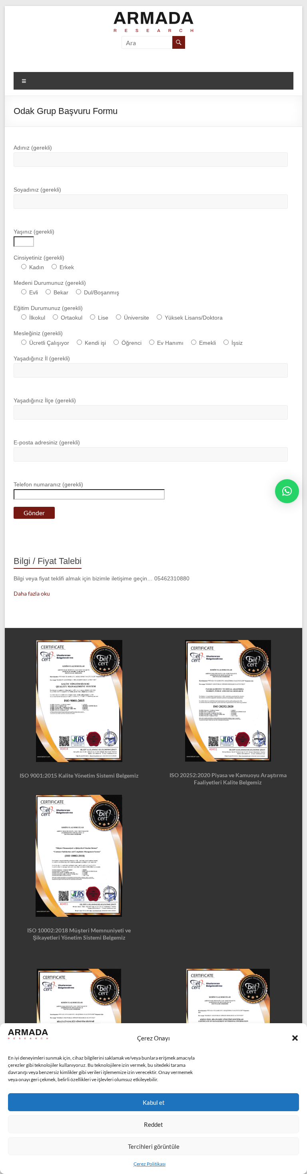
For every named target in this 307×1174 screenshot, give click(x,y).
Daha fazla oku (32, 593)
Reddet (153, 1124)
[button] (295, 1038)
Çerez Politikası (149, 1164)
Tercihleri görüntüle (153, 1146)
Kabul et (154, 1102)
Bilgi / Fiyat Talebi (48, 561)
